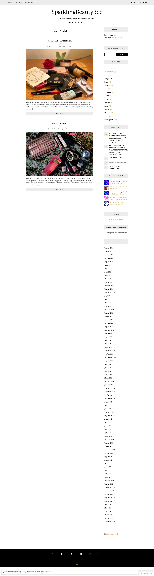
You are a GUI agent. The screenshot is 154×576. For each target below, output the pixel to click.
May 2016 (107, 508)
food (105, 89)
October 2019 (108, 395)
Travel (106, 116)
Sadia (111, 187)
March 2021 (108, 347)
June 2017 (107, 467)
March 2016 (108, 515)
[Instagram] (137, 2)
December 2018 (109, 412)
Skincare (107, 113)
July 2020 (107, 364)
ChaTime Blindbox (115, 157)
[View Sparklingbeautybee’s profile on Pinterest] (115, 219)
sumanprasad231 (115, 197)
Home (10, 2)
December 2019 (109, 388)
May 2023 (107, 303)
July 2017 (107, 463)
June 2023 (107, 299)
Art (105, 75)
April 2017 (107, 474)
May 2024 (107, 279)
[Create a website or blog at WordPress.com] (77, 564)
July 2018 (107, 422)
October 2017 (108, 453)
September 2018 (109, 416)
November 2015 (109, 522)
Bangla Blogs (108, 79)
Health (106, 96)
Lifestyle (107, 102)
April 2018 (107, 433)
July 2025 (107, 265)
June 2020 (107, 368)
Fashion (107, 85)
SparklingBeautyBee (77, 11)
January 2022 (108, 333)
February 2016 (109, 518)
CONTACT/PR (29, 2)
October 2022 (108, 320)
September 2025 (109, 258)
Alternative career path (118, 162)
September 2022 (109, 323)
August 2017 (108, 460)
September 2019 (109, 398)
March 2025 (108, 275)
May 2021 (107, 344)
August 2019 (108, 402)
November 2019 (109, 392)
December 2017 (109, 446)
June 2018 (107, 426)
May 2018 (107, 429)
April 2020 (108, 374)
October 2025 (108, 255)
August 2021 (108, 337)
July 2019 (107, 405)
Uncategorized (109, 120)
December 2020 (109, 350)
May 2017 (107, 470)
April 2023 (107, 306)
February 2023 (109, 309)
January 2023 (108, 313)
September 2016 (109, 498)
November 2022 (109, 316)
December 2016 (109, 487)
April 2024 (107, 282)
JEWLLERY (108, 99)
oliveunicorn (114, 181)
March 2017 (108, 477)
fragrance (107, 92)
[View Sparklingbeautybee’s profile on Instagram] (113, 219)
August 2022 (108, 327)
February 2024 (109, 286)
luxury (106, 106)
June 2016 (107, 504)
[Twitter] (143, 2)
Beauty (106, 82)
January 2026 (108, 248)
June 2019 (107, 409)
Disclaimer (19, 2)
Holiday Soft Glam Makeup (59, 41)
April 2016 (107, 511)
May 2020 (107, 371)
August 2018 (108, 419)
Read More (60, 113)
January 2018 (108, 443)
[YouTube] (132, 2)
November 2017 (109, 450)
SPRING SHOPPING (59, 123)
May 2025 (107, 268)
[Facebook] (134, 2)
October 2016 (108, 494)
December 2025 (109, 251)
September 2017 (109, 457)
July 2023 (107, 296)
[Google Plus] (146, 2)
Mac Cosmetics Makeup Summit (114, 167)
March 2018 (108, 436)
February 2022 (109, 330)
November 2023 (109, 292)
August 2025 (108, 262)
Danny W (113, 202)
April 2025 (107, 272)
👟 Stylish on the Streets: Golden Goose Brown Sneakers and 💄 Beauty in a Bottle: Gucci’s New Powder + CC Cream (117, 137)
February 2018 (109, 439)
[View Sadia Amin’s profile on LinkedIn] (118, 219)
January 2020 (108, 385)
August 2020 (108, 361)
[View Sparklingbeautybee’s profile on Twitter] (111, 219)
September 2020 (110, 357)
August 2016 (108, 501)
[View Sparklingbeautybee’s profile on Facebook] (109, 219)
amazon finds (109, 72)
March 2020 (108, 378)
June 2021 (107, 340)
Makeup (107, 109)
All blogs (107, 68)
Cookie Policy (39, 573)
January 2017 (108, 484)
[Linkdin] (140, 2)
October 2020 (108, 354)
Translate (119, 37)
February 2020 (109, 381)
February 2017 (109, 480)
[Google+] (122, 219)
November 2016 (109, 491)
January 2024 (108, 289)
